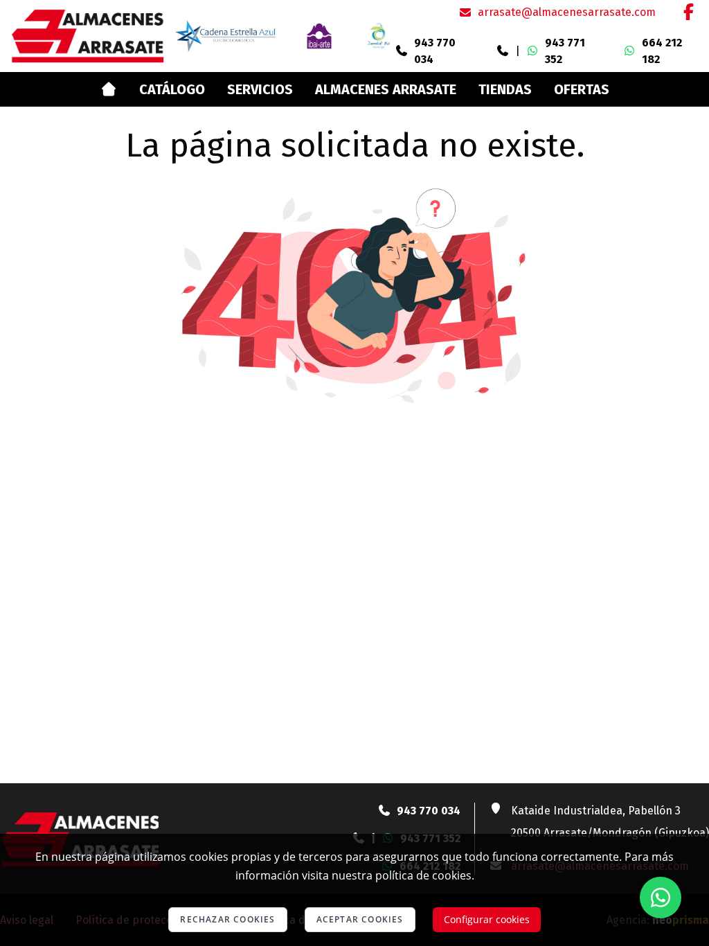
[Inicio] (108, 89)
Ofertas (581, 89)
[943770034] (402, 51)
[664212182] (629, 51)
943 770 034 (435, 51)
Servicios (260, 89)
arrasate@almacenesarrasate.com (567, 12)
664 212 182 (662, 51)
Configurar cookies (487, 919)
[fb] (688, 12)
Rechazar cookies (227, 919)
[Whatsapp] (660, 897)
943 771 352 (565, 51)
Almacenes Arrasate (385, 89)
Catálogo (172, 89)
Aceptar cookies (360, 919)
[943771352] (503, 51)
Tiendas (505, 89)
